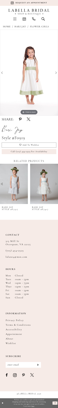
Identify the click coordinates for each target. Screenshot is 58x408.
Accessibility (14, 329)
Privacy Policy (15, 320)
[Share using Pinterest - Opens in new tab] (20, 119)
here (33, 406)
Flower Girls (39, 26)
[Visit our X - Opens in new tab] (32, 375)
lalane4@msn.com (16, 257)
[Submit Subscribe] (38, 365)
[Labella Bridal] (28, 12)
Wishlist (11, 343)
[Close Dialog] (3, 403)
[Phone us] (33, 18)
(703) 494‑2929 (15, 251)
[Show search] (43, 18)
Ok (55, 403)
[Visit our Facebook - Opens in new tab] (7, 375)
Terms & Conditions (18, 325)
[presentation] (14, 184)
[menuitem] (15, 18)
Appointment (14, 334)
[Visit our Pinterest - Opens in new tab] (23, 375)
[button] (15, 18)
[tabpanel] (29, 72)
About (9, 339)
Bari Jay (20, 26)
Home (7, 26)
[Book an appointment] (24, 18)
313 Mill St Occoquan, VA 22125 (18, 243)
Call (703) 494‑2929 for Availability (29, 151)
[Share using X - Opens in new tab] (28, 119)
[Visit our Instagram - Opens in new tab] (15, 375)
